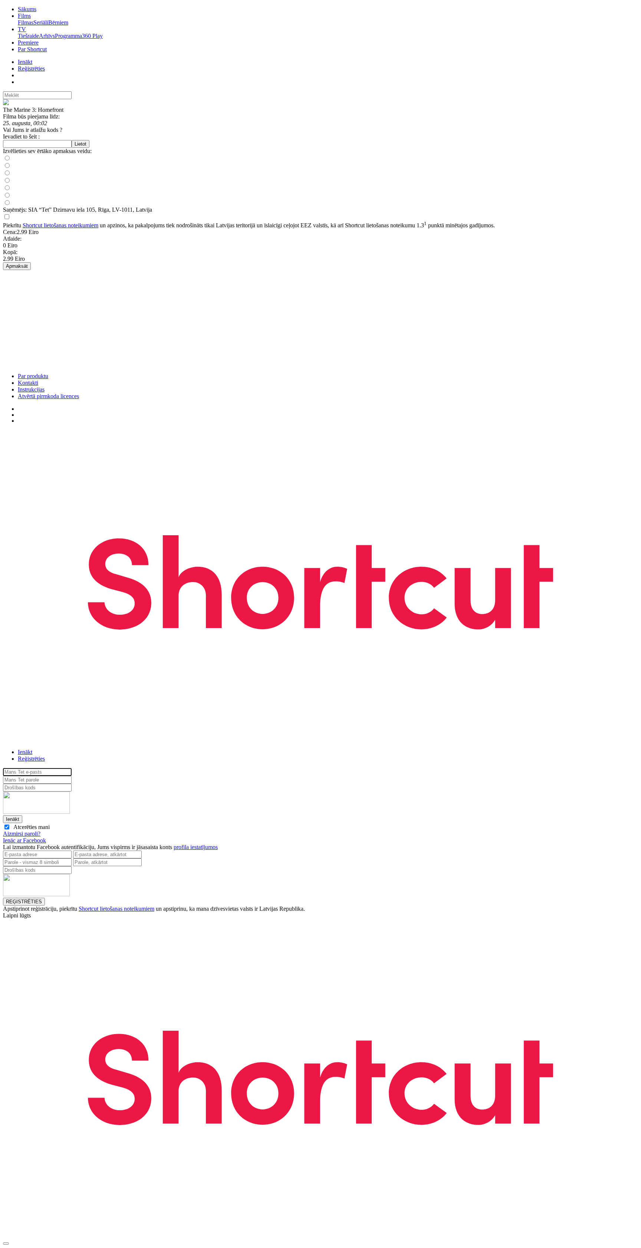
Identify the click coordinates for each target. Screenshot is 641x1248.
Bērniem (58, 22)
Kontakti (28, 383)
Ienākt (25, 62)
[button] (320, 840)
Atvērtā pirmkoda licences (48, 396)
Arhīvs (47, 36)
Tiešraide (28, 36)
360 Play (92, 36)
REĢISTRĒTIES (24, 901)
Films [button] (24, 16)
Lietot (80, 144)
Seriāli (40, 22)
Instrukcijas (31, 389)
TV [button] (22, 29)
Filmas (25, 22)
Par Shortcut (32, 49)
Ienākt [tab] (25, 752)
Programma (68, 36)
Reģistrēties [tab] (31, 758)
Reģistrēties (31, 68)
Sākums (27, 9)
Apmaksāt (17, 266)
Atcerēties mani (30, 827)
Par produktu (33, 376)
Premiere (28, 42)
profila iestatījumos (196, 847)
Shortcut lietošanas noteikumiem (60, 225)
